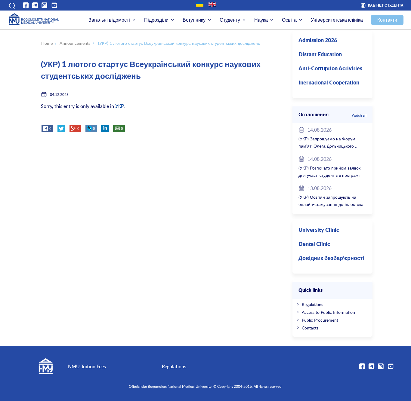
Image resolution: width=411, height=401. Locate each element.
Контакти (387, 20)
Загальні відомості (109, 20)
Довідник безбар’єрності (331, 258)
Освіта (289, 20)
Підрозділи (156, 20)
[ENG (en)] (212, 4)
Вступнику (194, 20)
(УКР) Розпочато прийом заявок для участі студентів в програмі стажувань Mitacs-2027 (329, 175)
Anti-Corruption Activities (330, 69)
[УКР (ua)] (200, 4)
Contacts (310, 328)
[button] (11, 5)
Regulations (312, 304)
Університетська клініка (337, 20)
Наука (261, 20)
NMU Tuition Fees (87, 366)
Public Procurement (320, 320)
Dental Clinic (314, 244)
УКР (119, 106)
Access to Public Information (328, 312)
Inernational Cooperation (328, 83)
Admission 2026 (317, 40)
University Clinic (318, 230)
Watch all (359, 115)
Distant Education (320, 54)
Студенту (230, 20)
